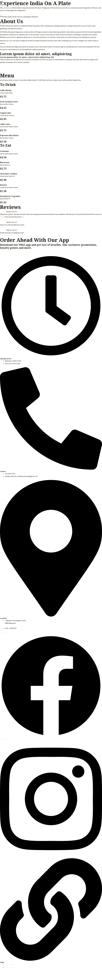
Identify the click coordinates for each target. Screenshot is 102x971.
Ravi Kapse (4, 219)
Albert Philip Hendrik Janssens (10, 235)
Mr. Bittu (3, 1)
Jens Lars (3, 227)
